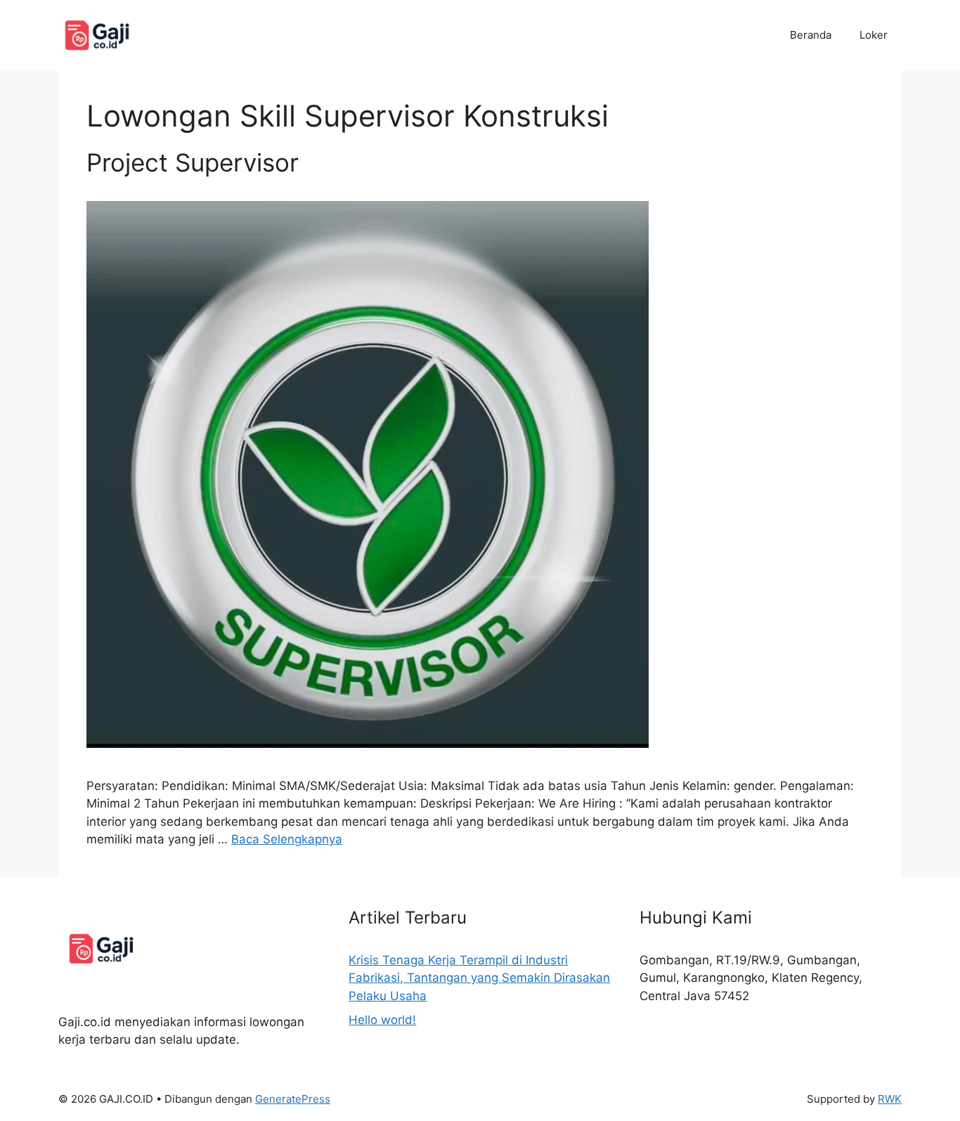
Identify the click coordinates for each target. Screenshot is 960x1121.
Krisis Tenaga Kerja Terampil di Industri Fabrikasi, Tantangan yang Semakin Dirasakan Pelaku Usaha (479, 978)
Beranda (810, 34)
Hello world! (382, 1020)
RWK (890, 1099)
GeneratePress (292, 1099)
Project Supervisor (192, 162)
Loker (874, 34)
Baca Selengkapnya (286, 839)
